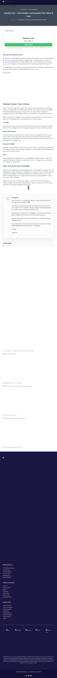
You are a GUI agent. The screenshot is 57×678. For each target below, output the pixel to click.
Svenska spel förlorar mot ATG (10, 415)
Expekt (5, 589)
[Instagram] (28, 675)
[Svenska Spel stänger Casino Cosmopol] (28, 431)
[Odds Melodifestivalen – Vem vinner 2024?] (28, 367)
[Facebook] (28, 186)
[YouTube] (30, 675)
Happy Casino (6, 587)
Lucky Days (6, 593)
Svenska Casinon (7, 614)
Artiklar (5, 618)
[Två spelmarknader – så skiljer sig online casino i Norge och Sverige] (28, 297)
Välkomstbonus (7, 616)
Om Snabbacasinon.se (8, 568)
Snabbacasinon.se (9, 60)
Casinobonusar (7, 605)
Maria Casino (6, 595)
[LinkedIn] (28, 189)
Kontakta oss (6, 570)
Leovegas (5, 591)
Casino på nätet (7, 609)
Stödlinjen (16, 47)
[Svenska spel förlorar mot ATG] (28, 399)
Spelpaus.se (21, 47)
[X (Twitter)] (28, 187)
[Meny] (53, 2)
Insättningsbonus (7, 613)
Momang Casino (7, 597)
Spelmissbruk (6, 575)
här (50, 47)
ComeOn (5, 586)
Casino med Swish (8, 607)
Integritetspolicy (7, 571)
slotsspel (5, 64)
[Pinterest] (28, 188)
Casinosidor (6, 611)
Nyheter (16, 19)
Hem (12, 19)
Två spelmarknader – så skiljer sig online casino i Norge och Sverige (18, 350)
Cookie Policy (6, 573)
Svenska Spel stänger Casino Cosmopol (12, 447)
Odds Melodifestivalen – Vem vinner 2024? (12, 382)
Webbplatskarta (7, 577)
